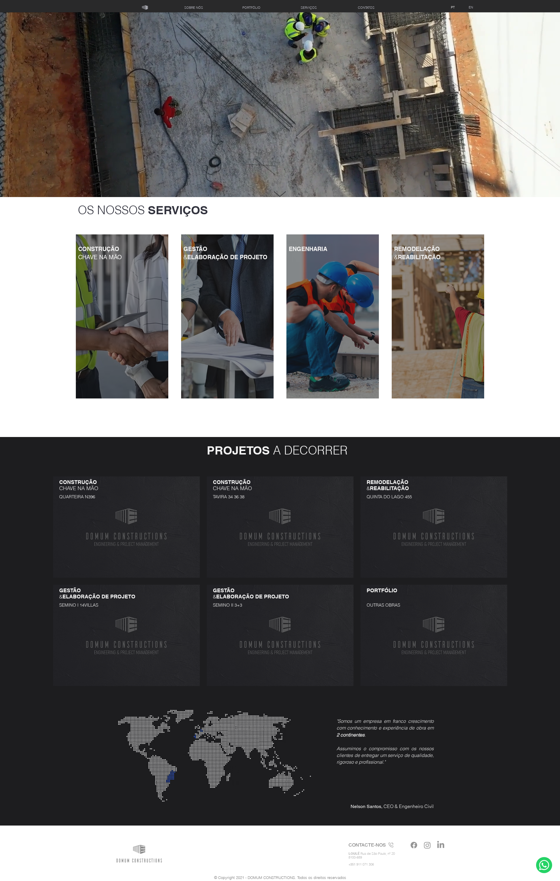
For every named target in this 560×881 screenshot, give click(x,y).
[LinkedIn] (440, 845)
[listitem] (122, 316)
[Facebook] (414, 845)
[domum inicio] (145, 7)
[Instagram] (427, 845)
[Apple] (544, 865)
